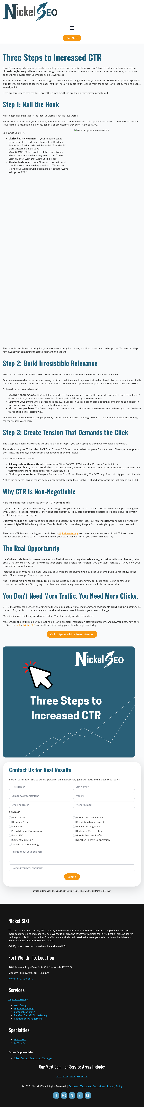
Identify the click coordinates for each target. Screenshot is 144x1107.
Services (73, 1086)
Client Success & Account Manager (33, 1058)
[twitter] (72, 1095)
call (18, 625)
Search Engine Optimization (27, 831)
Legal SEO (19, 1042)
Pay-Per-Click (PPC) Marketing (30, 1015)
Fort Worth (62, 1076)
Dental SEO (20, 1039)
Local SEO (17, 835)
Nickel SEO (29, 625)
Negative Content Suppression (93, 839)
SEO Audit (17, 826)
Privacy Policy (114, 1086)
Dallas (72, 1076)
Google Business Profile (89, 835)
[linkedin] (80, 1095)
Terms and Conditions (92, 1086)
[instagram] (64, 1095)
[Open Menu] (72, 28)
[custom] (88, 1095)
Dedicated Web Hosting (89, 831)
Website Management (88, 826)
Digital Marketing (18, 999)
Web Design (18, 817)
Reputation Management (90, 822)
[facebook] (56, 1095)
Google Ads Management (90, 817)
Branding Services (22, 822)
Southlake (82, 1076)
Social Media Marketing (25, 844)
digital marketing (68, 533)
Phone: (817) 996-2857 (20, 978)
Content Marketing (22, 839)
